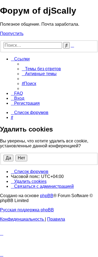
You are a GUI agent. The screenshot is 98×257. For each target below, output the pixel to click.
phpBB (46, 195)
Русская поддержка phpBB (27, 210)
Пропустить (11, 33)
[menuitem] (41, 68)
